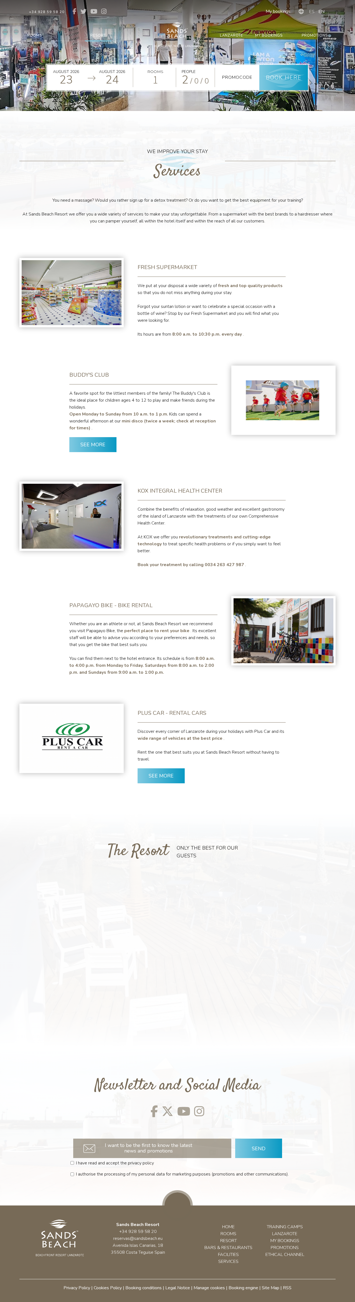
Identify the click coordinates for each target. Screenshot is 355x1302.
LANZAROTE (284, 1234)
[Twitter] (167, 1111)
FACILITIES (228, 1255)
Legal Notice (177, 1288)
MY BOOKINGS (284, 1241)
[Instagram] (199, 1111)
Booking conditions (143, 1288)
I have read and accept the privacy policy (115, 1163)
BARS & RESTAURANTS (228, 1248)
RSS (287, 1288)
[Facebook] (154, 1111)
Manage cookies (209, 1288)
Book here (283, 77)
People (189, 71)
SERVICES (228, 1261)
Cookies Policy (108, 1288)
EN (321, 12)
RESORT (228, 1241)
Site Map (270, 1288)
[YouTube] (184, 1111)
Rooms (155, 71)
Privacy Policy (77, 1288)
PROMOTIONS (285, 1248)
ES (312, 12)
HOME (228, 1227)
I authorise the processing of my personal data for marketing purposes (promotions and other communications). (182, 1174)
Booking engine (243, 1288)
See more (92, 444)
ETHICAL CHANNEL (284, 1255)
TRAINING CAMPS (285, 1227)
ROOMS (228, 1234)
